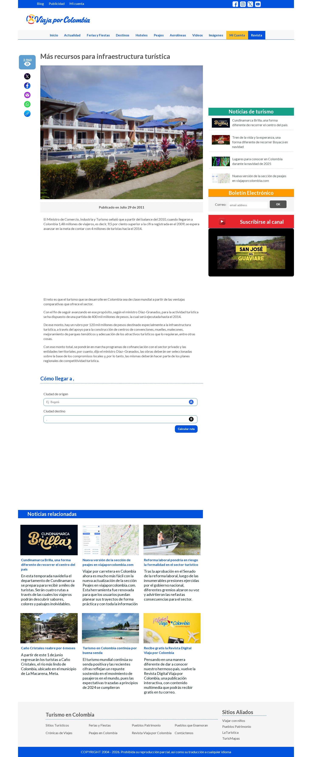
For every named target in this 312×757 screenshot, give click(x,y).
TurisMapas (231, 738)
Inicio (54, 35)
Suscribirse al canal (262, 222)
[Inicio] (78, 20)
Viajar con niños (233, 720)
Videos (197, 35)
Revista (256, 35)
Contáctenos (184, 733)
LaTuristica (230, 732)
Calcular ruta (186, 429)
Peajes (159, 35)
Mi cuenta (76, 3)
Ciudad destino (54, 411)
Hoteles (142, 35)
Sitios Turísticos (57, 725)
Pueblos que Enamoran (191, 725)
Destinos (122, 35)
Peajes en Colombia (103, 733)
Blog (40, 3)
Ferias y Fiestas (98, 35)
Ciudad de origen (56, 394)
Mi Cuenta (237, 35)
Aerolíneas (178, 35)
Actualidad (72, 35)
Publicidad (57, 3)
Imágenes (216, 35)
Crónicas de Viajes (59, 733)
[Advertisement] (122, 264)
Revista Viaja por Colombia (151, 733)
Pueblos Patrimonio (146, 725)
